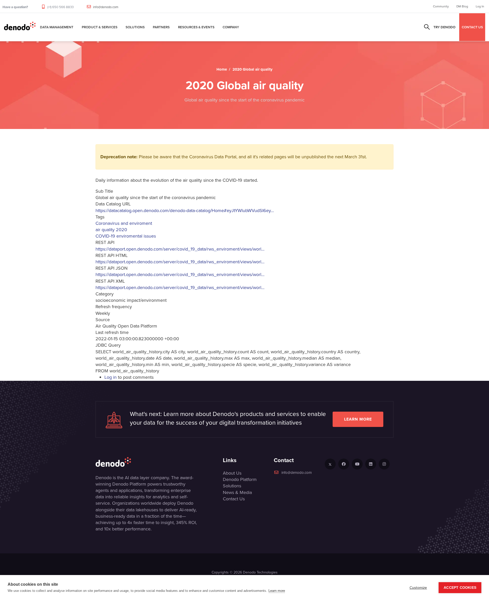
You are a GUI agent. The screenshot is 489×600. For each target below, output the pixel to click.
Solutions (135, 27)
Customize (418, 588)
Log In (480, 6)
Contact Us (234, 498)
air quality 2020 (111, 229)
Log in (110, 377)
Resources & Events (196, 27)
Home (221, 69)
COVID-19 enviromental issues (126, 236)
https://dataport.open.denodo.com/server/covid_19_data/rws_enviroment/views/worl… (180, 249)
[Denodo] (20, 27)
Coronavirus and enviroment (124, 223)
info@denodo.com (105, 7)
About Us (232, 473)
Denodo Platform (240, 479)
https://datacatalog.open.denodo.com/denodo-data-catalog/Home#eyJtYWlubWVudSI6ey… (185, 210)
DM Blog (462, 6)
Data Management (56, 27)
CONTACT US (472, 27)
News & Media (237, 492)
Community (441, 6)
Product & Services (99, 27)
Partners (161, 27)
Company (231, 27)
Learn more (358, 419)
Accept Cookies (460, 588)
